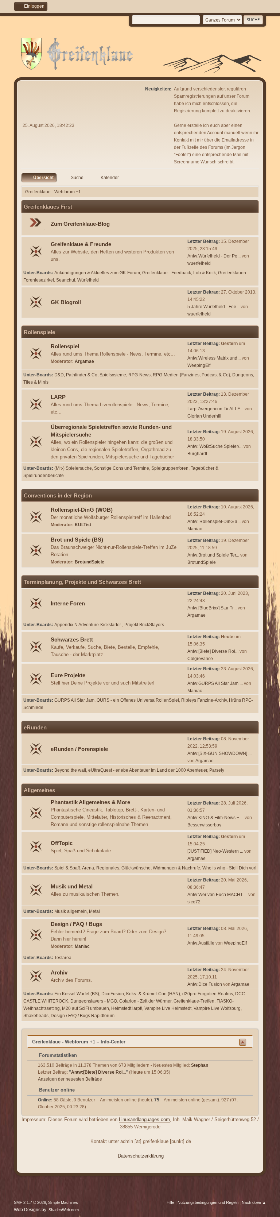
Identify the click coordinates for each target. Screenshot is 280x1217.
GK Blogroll (66, 302)
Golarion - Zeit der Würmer (145, 1001)
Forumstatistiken (57, 1055)
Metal (94, 911)
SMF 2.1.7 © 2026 (30, 1202)
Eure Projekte (68, 675)
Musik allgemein (70, 911)
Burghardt (197, 453)
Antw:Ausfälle (200, 943)
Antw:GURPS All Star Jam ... (215, 683)
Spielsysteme (113, 374)
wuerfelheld (199, 263)
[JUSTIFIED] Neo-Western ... (215, 851)
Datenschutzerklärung (141, 1156)
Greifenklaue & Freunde (81, 244)
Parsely (216, 770)
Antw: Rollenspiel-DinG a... (214, 521)
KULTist (83, 524)
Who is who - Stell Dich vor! (229, 868)
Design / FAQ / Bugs (76, 924)
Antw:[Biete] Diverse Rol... (212, 651)
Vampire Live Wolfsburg (217, 1008)
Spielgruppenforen (169, 468)
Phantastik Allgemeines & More (90, 802)
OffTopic (62, 843)
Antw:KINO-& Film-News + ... (215, 817)
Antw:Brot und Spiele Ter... (213, 555)
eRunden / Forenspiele (79, 749)
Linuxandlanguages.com (144, 1119)
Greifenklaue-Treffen (194, 1001)
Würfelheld (88, 280)
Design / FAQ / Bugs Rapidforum (82, 1015)
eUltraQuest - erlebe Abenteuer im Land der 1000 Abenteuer (147, 770)
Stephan (199, 1065)
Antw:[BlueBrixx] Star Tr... (212, 608)
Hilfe (170, 1202)
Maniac (194, 528)
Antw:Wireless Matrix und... (214, 358)
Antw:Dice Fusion (204, 984)
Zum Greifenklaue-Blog (80, 224)
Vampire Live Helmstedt (167, 1008)
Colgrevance (200, 658)
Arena (88, 868)
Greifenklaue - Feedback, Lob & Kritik (179, 272)
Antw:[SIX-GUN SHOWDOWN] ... (219, 753)
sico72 (194, 901)
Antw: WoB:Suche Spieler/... (214, 446)
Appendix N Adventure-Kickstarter (88, 624)
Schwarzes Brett (72, 640)
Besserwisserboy (204, 825)
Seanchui (65, 280)
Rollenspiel (65, 346)
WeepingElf (198, 365)
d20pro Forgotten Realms (207, 993)
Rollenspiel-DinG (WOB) (82, 510)
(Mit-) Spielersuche (73, 468)
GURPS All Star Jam (74, 700)
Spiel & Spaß (67, 868)
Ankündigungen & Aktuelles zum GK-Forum (97, 272)
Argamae (84, 361)
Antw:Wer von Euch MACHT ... (217, 894)
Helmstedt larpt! (126, 1008)
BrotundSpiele (89, 562)
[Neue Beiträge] (36, 252)
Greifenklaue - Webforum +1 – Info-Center (78, 1041)
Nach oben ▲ (254, 1202)
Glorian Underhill (204, 416)
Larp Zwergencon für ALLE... (215, 408)
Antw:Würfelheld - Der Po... (214, 256)
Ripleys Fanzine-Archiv (204, 700)
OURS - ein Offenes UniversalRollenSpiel (138, 700)
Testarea (62, 957)
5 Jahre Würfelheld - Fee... (213, 306)
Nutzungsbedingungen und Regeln (208, 1202)
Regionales (107, 868)
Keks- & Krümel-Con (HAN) (153, 993)
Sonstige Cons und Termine (121, 468)
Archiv (59, 973)
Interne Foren (68, 603)
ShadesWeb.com (63, 1210)
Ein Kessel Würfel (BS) (76, 993)
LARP (58, 397)
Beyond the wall (70, 770)
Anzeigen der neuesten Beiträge (70, 1079)
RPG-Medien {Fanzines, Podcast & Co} (191, 374)
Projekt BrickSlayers (144, 624)
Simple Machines (63, 1202)
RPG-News (139, 374)
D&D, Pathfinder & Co (75, 374)
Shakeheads (35, 1015)
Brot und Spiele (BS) (77, 540)
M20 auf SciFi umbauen (85, 1008)
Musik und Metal (72, 887)
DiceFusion (112, 993)
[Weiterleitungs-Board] (36, 224)
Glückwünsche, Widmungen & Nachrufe (160, 868)
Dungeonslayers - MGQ (93, 1001)
